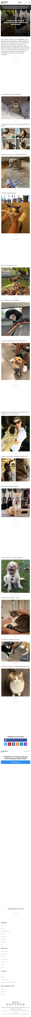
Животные (3, 936)
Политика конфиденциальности (8, 982)
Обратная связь (5, 979)
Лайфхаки (3, 941)
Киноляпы (3, 956)
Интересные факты (5, 931)
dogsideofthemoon (15, 594)
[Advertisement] (15, 75)
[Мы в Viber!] (21, 1004)
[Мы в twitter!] (13, 1004)
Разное (2, 967)
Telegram (3, 991)
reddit (15, 121)
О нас (2, 974)
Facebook (3, 989)
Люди (2, 964)
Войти (20, 2)
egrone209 (15, 235)
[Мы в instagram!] (15, 1004)
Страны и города (5, 959)
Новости (3, 925)
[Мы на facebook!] (7, 1004)
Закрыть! (25, 8)
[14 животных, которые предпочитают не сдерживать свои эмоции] (25, 744)
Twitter (15, 151)
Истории (3, 928)
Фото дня (3, 933)
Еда (2, 944)
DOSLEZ (15, 1002)
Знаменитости (4, 962)
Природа (3, 939)
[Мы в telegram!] (10, 1004)
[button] (15, 740)
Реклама (3, 976)
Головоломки (4, 951)
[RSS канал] (24, 1004)
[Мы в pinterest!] (18, 1004)
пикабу (15, 519)
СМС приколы (4, 954)
